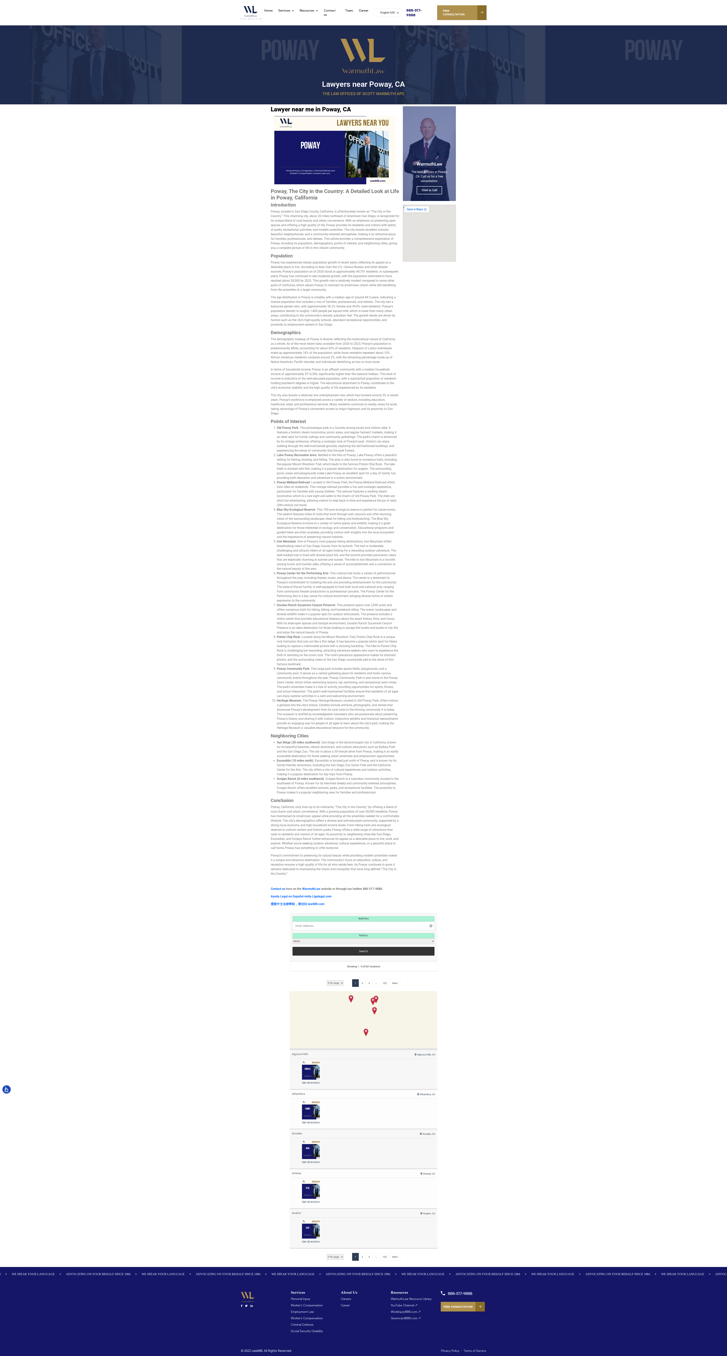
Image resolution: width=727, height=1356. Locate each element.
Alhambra (298, 1094)
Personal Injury (300, 1299)
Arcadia (297, 1133)
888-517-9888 (460, 1293)
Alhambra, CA (427, 1094)
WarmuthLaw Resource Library (411, 1299)
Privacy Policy (450, 1351)
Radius (363, 935)
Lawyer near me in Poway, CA (311, 109)
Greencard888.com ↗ (406, 1318)
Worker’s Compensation (307, 1305)
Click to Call (429, 190)
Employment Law (302, 1312)
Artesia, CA (429, 1173)
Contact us (330, 12)
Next (395, 983)
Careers (346, 1299)
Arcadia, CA (429, 1134)
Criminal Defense (302, 1324)
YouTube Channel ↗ (404, 1305)
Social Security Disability (307, 1331)
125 (385, 983)
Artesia (296, 1173)
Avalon (296, 1213)
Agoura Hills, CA (426, 1054)
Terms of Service (475, 1351)
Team (349, 10)
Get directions (311, 1082)
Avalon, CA (429, 1213)
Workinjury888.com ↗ (405, 1312)
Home (268, 10)
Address (363, 918)
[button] (351, 999)
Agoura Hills (300, 1054)
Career (363, 10)
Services (284, 10)
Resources (307, 10)
